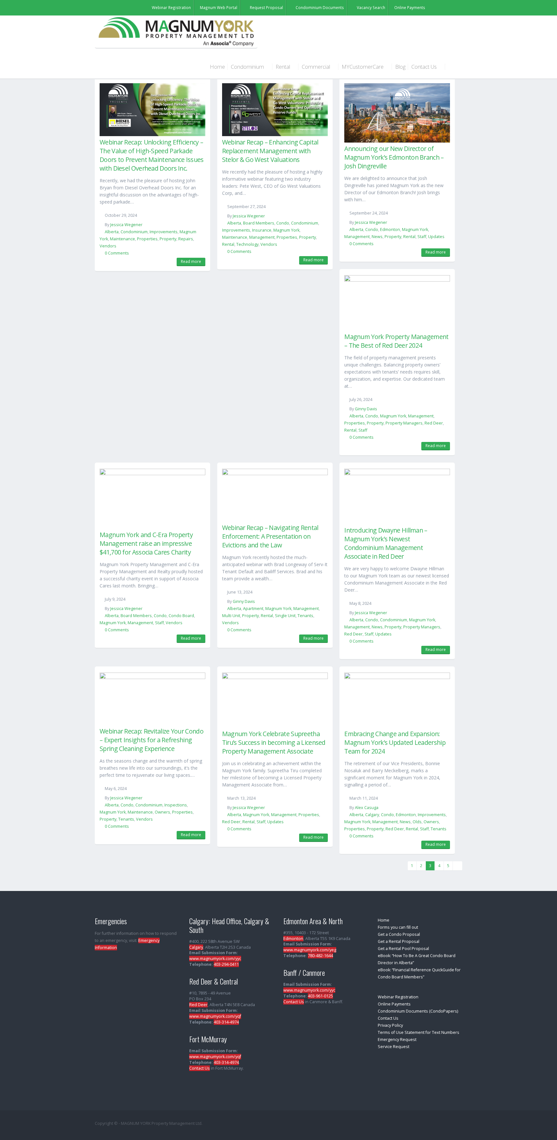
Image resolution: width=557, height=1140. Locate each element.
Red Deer (434, 423)
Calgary (372, 814)
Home (217, 66)
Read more (191, 261)
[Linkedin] (445, 7)
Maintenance (122, 239)
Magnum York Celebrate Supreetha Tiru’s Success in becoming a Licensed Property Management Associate (274, 742)
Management (262, 237)
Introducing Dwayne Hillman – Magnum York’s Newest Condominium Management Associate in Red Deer (385, 543)
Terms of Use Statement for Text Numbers (418, 1032)
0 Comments (117, 253)
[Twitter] (436, 7)
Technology (247, 244)
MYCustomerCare (363, 66)
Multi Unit (231, 615)
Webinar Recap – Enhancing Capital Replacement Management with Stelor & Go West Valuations (270, 151)
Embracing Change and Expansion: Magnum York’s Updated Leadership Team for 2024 (394, 742)
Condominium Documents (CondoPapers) (418, 1011)
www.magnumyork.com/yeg (309, 950)
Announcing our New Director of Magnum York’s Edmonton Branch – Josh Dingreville (394, 157)
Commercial (316, 66)
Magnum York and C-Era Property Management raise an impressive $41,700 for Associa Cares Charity (146, 543)
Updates (436, 236)
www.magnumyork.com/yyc (215, 958)
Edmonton (390, 229)
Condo (282, 223)
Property (168, 239)
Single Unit (285, 615)
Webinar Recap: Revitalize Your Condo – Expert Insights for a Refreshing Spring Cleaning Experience (151, 740)
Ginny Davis (366, 409)
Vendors (108, 246)
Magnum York (286, 230)
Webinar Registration (398, 997)
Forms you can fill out (398, 927)
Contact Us (424, 66)
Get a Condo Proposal (399, 934)
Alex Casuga (366, 807)
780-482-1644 (320, 955)
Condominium (248, 66)
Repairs (185, 239)
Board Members (258, 223)
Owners (162, 812)
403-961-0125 (320, 996)
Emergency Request (397, 1039)
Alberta (112, 232)
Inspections (175, 805)
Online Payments (394, 1004)
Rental (283, 66)
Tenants (305, 615)
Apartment (253, 608)
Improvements (164, 232)
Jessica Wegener (126, 224)
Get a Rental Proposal (398, 941)
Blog (400, 66)
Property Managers (404, 423)
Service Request (393, 1046)
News (377, 236)
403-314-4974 (226, 1022)
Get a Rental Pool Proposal (403, 948)
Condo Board (181, 615)
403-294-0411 (226, 964)
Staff (421, 236)
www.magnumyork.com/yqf (215, 1016)
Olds (417, 822)
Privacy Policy (390, 1025)
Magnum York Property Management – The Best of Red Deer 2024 (396, 341)
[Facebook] (454, 7)
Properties (147, 239)
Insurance (261, 230)
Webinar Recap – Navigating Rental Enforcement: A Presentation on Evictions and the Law (270, 536)
